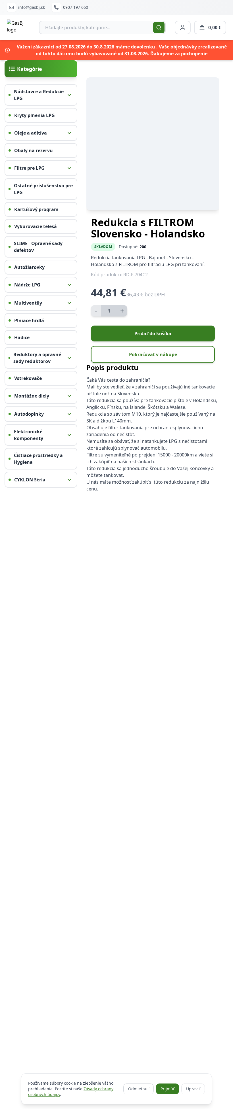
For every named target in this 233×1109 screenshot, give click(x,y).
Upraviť (193, 1088)
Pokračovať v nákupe (153, 354)
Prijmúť (167, 1088)
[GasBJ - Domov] (18, 27)
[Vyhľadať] (159, 27)
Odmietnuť (138, 1088)
